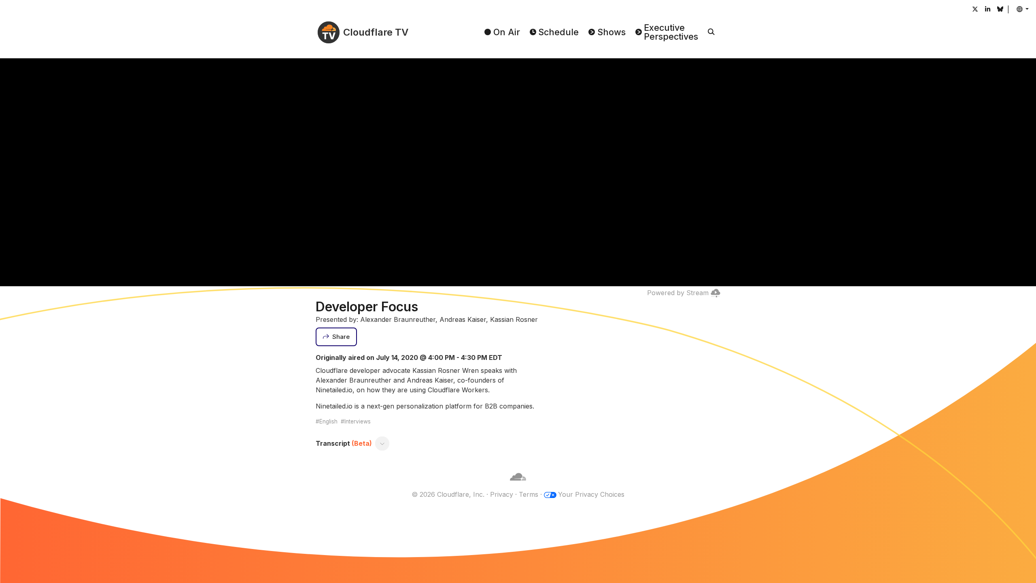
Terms (528, 494)
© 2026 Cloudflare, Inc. (448, 494)
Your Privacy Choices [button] (591, 494)
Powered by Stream (678, 293)
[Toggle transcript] (382, 443)
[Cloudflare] (518, 485)
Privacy (501, 494)
